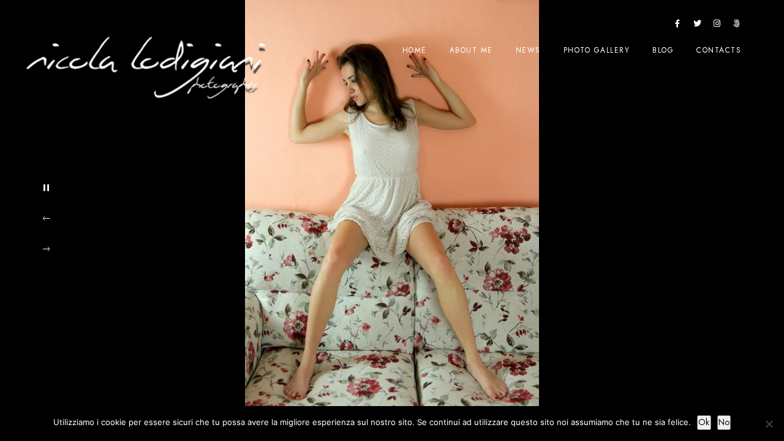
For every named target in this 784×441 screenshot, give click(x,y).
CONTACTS (718, 50)
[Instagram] (717, 26)
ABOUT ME (471, 50)
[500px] (737, 26)
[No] (769, 424)
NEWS (528, 50)
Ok (704, 422)
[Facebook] (678, 26)
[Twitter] (698, 26)
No (724, 422)
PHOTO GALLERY (597, 50)
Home (414, 50)
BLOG (663, 50)
